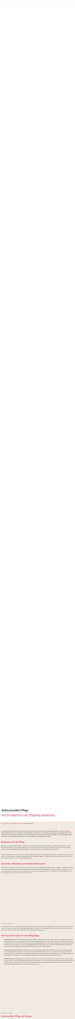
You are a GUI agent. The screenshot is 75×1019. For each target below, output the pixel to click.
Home (2, 823)
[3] (39, 964)
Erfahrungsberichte (16, 823)
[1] (70, 831)
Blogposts (7, 823)
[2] (45, 930)
